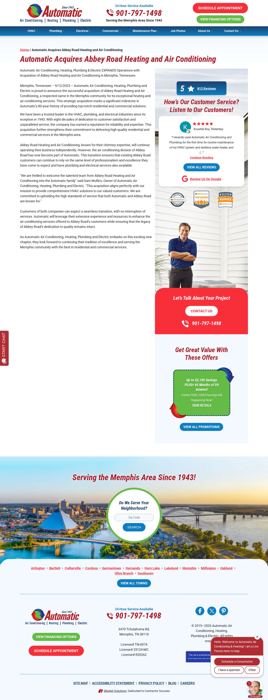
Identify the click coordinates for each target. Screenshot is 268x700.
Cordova (91, 568)
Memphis (189, 568)
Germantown (111, 568)
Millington (208, 568)
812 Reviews (206, 88)
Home (24, 50)
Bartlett (54, 568)
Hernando (133, 568)
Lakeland (171, 568)
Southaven (145, 573)
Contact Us (201, 311)
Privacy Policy (201, 658)
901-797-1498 (139, 13)
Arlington (38, 568)
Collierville (73, 568)
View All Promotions (201, 427)
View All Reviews (201, 167)
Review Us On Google (205, 179)
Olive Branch (124, 573)
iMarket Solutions (115, 691)
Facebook (199, 611)
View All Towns (134, 583)
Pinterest (223, 611)
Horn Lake (152, 568)
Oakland (226, 568)
